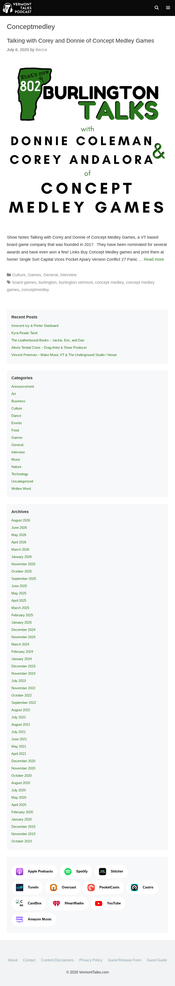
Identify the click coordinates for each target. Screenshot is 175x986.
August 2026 (20, 520)
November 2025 (23, 564)
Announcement (22, 386)
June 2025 (19, 586)
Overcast (69, 887)
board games (24, 282)
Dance (16, 416)
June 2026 (19, 527)
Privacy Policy (90, 960)
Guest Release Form (124, 960)
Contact (29, 960)
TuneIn (33, 887)
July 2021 (18, 732)
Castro (148, 887)
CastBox (34, 903)
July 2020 (18, 790)
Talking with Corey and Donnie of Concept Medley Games (80, 40)
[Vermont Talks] (17, 8)
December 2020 (23, 761)
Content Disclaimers (57, 960)
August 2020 (20, 783)
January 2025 (21, 622)
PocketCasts (109, 887)
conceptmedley (35, 289)
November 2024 (23, 637)
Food (15, 430)
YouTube (114, 903)
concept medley (109, 282)
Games (34, 275)
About (13, 960)
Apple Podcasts (40, 871)
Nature (16, 467)
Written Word (21, 488)
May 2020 (18, 797)
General (50, 275)
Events (16, 423)
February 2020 (22, 812)
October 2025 (21, 571)
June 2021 (19, 739)
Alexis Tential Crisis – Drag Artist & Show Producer (49, 347)
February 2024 (22, 651)
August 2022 (20, 710)
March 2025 (20, 608)
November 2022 (23, 688)
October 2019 (21, 841)
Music (16, 459)
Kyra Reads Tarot (24, 333)
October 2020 (21, 775)
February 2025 (22, 615)
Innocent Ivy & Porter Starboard (34, 326)
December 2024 (23, 630)
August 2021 (20, 724)
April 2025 (18, 600)
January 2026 (21, 557)
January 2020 (21, 819)
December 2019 (23, 827)
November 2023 (23, 673)
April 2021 (18, 754)
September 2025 (23, 579)
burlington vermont (76, 282)
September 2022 (23, 703)
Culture (19, 275)
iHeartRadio (74, 903)
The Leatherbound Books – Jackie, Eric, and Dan (47, 340)
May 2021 (18, 746)
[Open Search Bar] (156, 8)
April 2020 (18, 805)
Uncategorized (22, 481)
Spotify (82, 871)
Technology (19, 474)
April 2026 (18, 542)
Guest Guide (157, 960)
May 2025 (18, 593)
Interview (68, 275)
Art (13, 394)
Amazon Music (39, 919)
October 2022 (21, 695)
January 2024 (21, 659)
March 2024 (20, 644)
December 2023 (23, 666)
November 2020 (23, 768)
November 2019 (23, 834)
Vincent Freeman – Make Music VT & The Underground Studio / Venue (64, 355)
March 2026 (20, 549)
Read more (154, 259)
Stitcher (117, 871)
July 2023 (18, 681)
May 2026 (18, 535)
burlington (48, 282)
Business (18, 401)
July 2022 (18, 717)
